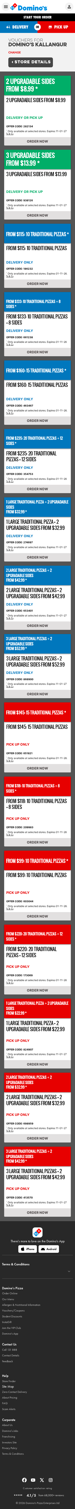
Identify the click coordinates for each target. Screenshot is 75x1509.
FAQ (5, 1403)
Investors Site (9, 1442)
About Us (7, 1425)
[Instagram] (51, 1481)
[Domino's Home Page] (29, 6)
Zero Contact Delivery (14, 1392)
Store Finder (9, 1381)
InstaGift (6, 1322)
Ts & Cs (9, 133)
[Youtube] (33, 1481)
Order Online (10, 1293)
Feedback (7, 1361)
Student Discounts (12, 1316)
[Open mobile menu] (6, 7)
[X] (42, 1481)
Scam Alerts (8, 1409)
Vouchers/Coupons (13, 1310)
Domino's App (10, 1333)
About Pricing (9, 1397)
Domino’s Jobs (10, 1431)
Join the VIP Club (11, 1328)
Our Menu (8, 1299)
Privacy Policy (9, 1448)
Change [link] (14, 52)
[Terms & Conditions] (69, 1271)
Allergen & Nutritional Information (21, 1305)
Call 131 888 (9, 1350)
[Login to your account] (69, 7)
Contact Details (10, 1355)
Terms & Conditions (13, 1454)
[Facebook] (24, 1481)
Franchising (8, 1436)
